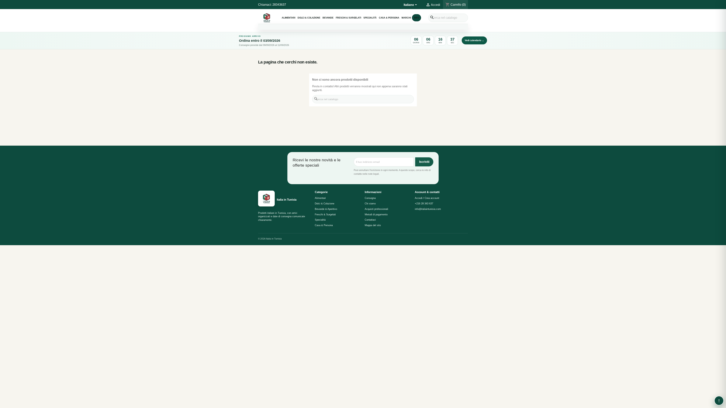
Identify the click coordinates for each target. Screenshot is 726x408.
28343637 (279, 4)
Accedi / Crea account (427, 198)
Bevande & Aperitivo (326, 209)
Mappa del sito (373, 225)
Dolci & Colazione (309, 17)
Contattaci (370, 219)
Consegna (370, 198)
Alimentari (288, 17)
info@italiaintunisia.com (428, 209)
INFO (416, 17)
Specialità (370, 17)
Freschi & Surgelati (348, 17)
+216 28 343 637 (424, 203)
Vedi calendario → (474, 40)
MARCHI (406, 17)
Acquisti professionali (376, 209)
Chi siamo (370, 203)
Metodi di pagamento (376, 214)
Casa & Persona (389, 17)
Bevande (328, 17)
